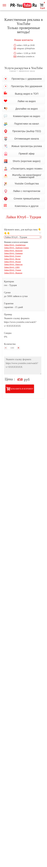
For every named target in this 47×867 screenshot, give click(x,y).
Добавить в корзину (22, 389)
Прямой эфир (26, 153)
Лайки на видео (27, 101)
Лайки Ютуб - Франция (13, 273)
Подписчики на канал (26, 123)
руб (42, 8)
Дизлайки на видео (26, 108)
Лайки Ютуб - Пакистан (13, 264)
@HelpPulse (30, 48)
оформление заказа (27, 71)
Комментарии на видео (26, 116)
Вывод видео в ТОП (26, 93)
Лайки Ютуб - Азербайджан (15, 245)
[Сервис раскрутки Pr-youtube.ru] (23, 5)
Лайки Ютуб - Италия (12, 262)
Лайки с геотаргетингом (26, 191)
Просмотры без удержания (26, 86)
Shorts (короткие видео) (26, 161)
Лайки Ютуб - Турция (12, 270)
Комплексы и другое (26, 206)
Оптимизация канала (26, 138)
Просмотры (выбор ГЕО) (26, 131)
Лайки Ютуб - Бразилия (13, 251)
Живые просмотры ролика (26, 146)
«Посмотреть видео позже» (26, 168)
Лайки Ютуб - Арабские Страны (16, 248)
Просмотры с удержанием (27, 78)
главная (12, 71)
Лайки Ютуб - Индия (12, 259)
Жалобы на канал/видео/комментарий (26, 176)
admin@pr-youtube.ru (25, 56)
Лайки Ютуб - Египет (12, 256)
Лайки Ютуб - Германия (13, 253)
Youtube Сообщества (27, 183)
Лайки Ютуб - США (12, 267)
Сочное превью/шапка (27, 198)
